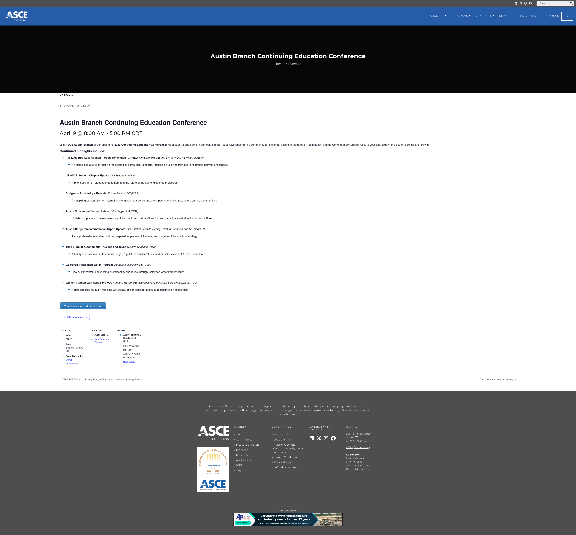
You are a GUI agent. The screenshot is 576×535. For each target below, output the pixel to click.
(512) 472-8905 (354, 461)
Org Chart (242, 470)
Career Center (524, 16)
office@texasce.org (358, 447)
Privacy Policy (282, 462)
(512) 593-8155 (361, 469)
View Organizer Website (101, 341)
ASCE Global (244, 460)
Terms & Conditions (285, 457)
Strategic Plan (282, 434)
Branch (69, 359)
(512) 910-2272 (362, 465)
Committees (244, 439)
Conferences (72, 362)
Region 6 (242, 455)
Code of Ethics (282, 439)
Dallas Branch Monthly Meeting (497, 379)
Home (279, 64)
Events (293, 64)
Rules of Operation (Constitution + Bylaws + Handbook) (287, 448)
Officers (241, 434)
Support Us (550, 16)
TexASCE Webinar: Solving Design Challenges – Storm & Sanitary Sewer (102, 379)
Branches (242, 449)
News (503, 16)
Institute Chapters (247, 444)
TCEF (239, 465)
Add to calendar (75, 316)
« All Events (67, 95)
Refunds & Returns (285, 467)
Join (567, 16)
